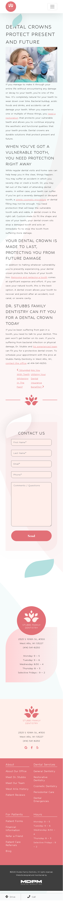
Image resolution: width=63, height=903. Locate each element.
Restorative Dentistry (40, 779)
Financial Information (13, 828)
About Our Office (16, 771)
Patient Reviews (15, 794)
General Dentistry (44, 771)
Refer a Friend (14, 835)
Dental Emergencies (41, 799)
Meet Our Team (15, 782)
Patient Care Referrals (13, 843)
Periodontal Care (44, 791)
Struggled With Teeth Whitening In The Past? (23, 378)
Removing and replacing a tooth (29, 277)
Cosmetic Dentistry (45, 786)
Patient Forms (14, 821)
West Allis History (17, 788)
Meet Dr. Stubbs (16, 777)
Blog (8, 850)
